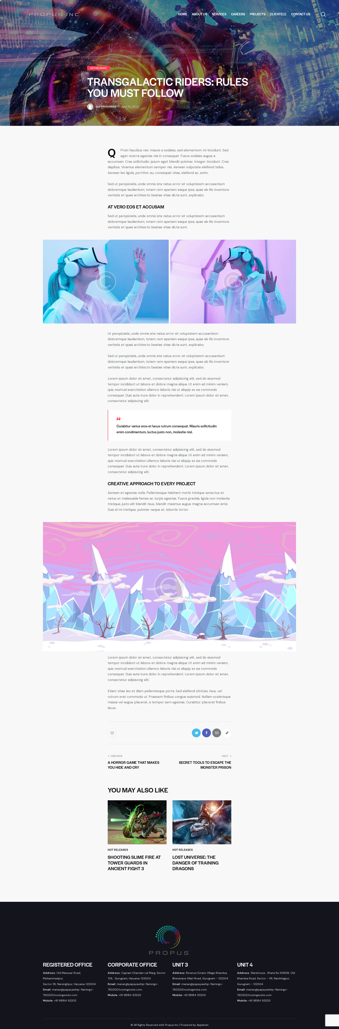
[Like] (112, 732)
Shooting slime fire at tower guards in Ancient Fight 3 (134, 862)
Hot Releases (98, 68)
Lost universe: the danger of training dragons (195, 862)
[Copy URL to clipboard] (226, 732)
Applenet (203, 1025)
